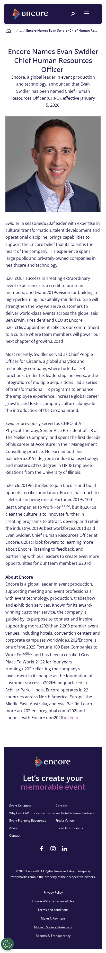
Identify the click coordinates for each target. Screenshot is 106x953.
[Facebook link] (42, 849)
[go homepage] (30, 14)
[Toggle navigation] (87, 14)
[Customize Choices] (7, 944)
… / (22, 31)
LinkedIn (70, 717)
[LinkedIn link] (64, 849)
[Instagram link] (53, 849)
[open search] (73, 14)
